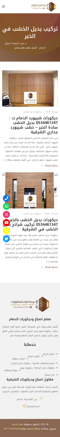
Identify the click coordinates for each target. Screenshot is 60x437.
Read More (51, 166)
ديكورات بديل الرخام (45, 368)
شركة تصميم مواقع (30, 429)
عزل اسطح (50, 375)
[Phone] (6, 198)
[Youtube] (6, 222)
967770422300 (12, 429)
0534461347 (33, 407)
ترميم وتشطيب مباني (44, 363)
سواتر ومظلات (10, 370)
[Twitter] (6, 238)
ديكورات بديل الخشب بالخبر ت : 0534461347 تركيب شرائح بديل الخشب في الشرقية (30, 224)
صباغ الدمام (17, 424)
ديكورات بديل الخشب (32, 112)
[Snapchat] (6, 230)
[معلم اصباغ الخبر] (6, 214)
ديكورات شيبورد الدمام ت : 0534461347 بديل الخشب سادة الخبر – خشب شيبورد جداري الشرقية (33, 125)
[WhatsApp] (6, 206)
